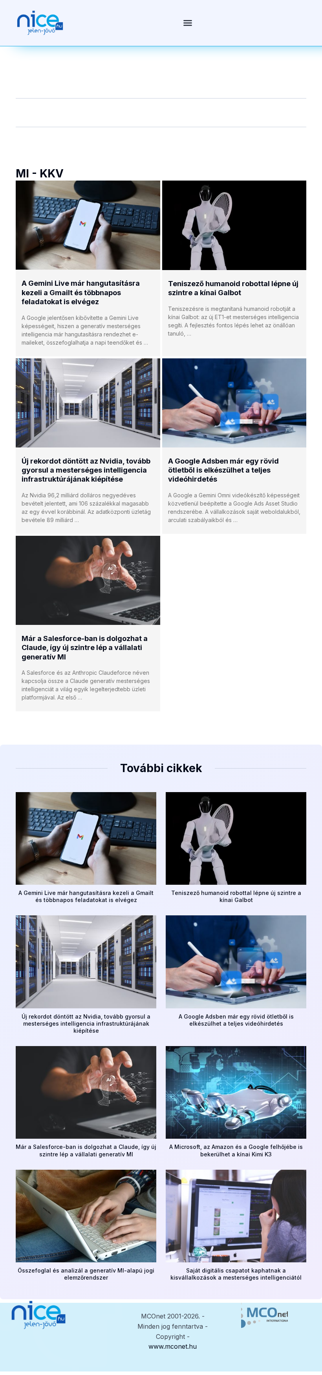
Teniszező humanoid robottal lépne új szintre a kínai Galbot (236, 896)
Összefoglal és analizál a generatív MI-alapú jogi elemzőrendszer (86, 1274)
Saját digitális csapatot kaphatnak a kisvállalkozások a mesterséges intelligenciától (236, 1274)
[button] (188, 23)
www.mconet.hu (172, 1346)
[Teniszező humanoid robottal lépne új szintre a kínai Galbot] (234, 225)
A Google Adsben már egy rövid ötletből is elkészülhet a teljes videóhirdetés (223, 470)
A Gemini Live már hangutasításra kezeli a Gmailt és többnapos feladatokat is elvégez (81, 292)
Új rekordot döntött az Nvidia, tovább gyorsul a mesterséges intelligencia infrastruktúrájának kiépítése (86, 470)
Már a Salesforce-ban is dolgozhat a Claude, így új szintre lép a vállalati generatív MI (85, 647)
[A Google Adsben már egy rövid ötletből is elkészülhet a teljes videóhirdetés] (234, 402)
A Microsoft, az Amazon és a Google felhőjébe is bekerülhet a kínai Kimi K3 (236, 1150)
